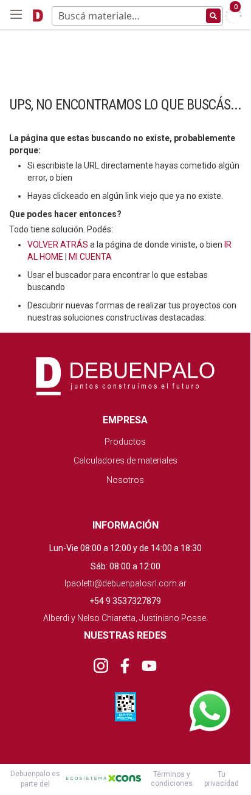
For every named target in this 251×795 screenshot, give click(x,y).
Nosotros (125, 480)
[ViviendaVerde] (38, 14)
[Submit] (213, 16)
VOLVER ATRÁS (57, 244)
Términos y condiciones (172, 778)
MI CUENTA (90, 257)
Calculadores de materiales (125, 460)
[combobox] (137, 19)
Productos (125, 441)
